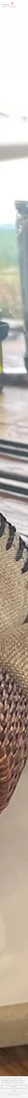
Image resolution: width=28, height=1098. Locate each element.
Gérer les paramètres (14, 1094)
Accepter (14, 1086)
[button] (26, 4)
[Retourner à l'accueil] (9, 4)
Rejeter (14, 1090)
